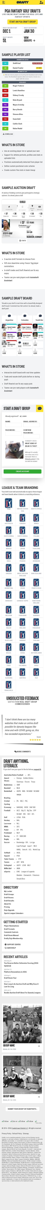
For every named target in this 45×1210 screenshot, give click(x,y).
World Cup (36, 849)
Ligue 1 (29, 846)
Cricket (7, 801)
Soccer (7, 842)
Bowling (7, 798)
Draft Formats (9, 929)
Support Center (13, 944)
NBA (23, 791)
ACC (18, 810)
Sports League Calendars (13, 913)
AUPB (19, 791)
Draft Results (9, 901)
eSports (7, 872)
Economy (7, 807)
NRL (18, 839)
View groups (28, 39)
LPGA (19, 817)
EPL (27, 842)
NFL (24, 814)
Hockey (7, 820)
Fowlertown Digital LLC (20, 1128)
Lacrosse (7, 823)
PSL (26, 801)
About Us (7, 904)
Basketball (8, 791)
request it (37, 769)
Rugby (6, 839)
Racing (6, 836)
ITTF (19, 859)
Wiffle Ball (8, 868)
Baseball (7, 788)
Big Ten (29, 810)
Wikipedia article (30, 459)
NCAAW (36, 791)
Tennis (6, 862)
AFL (29, 775)
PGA (23, 817)
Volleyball (8, 865)
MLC (22, 801)
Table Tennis (9, 859)
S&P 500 (32, 807)
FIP (18, 830)
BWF (18, 785)
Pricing (7, 907)
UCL (30, 849)
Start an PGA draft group (22, 21)
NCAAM (29, 791)
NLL (18, 823)
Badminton (8, 785)
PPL (21, 830)
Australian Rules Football (13, 775)
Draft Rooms (9, 898)
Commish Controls (11, 932)
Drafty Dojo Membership (13, 938)
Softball (7, 853)
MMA (6, 827)
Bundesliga (20, 842)
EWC (18, 872)
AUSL (19, 853)
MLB (18, 788)
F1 (17, 836)
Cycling (7, 804)
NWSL (19, 849)
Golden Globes (28, 778)
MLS (35, 846)
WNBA (19, 795)
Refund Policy (17, 1133)
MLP (18, 833)
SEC (28, 814)
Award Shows (6, 779)
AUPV (19, 865)
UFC (18, 827)
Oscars (27, 782)
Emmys (19, 778)
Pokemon (36, 875)
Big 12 (23, 810)
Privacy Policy (6, 1133)
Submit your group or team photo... (22, 1109)
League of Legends (28, 872)
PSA (18, 856)
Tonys (33, 782)
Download (9, 134)
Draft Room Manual (11, 935)
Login (24, 416)
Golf (5, 817)
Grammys (20, 782)
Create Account (22, 471)
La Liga (32, 842)
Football (7, 810)
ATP (18, 862)
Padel (6, 830)
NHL (18, 820)
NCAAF (19, 814)
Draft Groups (9, 894)
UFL (33, 814)
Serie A (24, 849)
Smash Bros (21, 879)
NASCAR (23, 836)
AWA (18, 868)
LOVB (24, 865)
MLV (28, 865)
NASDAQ (20, 807)
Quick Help (11, 948)
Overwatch (27, 875)
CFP (34, 810)
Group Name (9, 1045)
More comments (24, 752)
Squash (7, 856)
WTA (22, 862)
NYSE (26, 807)
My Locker (8, 891)
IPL (18, 801)
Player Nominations (11, 926)
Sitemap (26, 1133)
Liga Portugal (21, 846)
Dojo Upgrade (9, 910)
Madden (19, 875)
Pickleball (8, 833)
